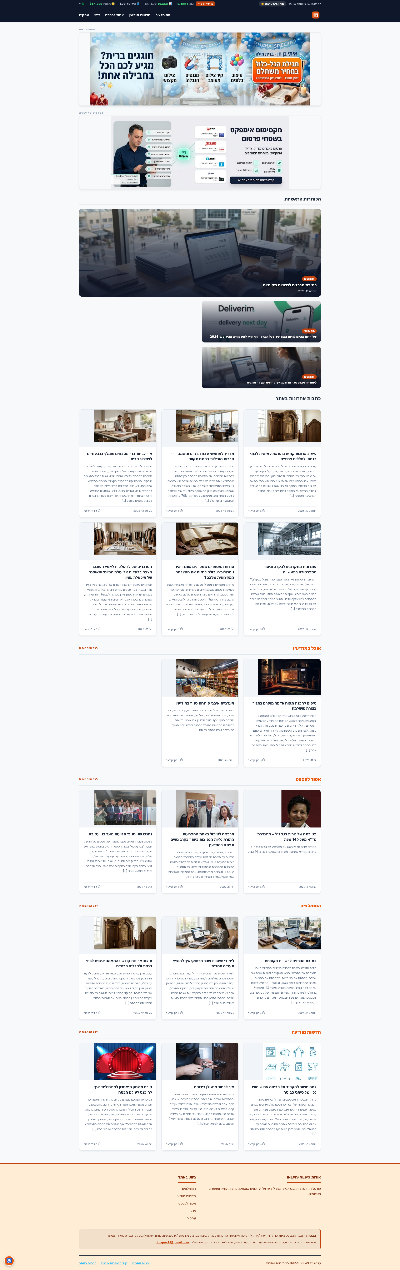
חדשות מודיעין (139, 15)
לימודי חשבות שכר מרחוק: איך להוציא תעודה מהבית (282, 382)
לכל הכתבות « (88, 648)
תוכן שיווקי (309, 331)
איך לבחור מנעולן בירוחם (214, 1087)
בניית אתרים (140, 1263)
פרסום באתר (87, 1263)
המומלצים (162, 15)
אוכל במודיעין (307, 648)
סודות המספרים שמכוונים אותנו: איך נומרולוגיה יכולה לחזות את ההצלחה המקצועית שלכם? (204, 572)
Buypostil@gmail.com (172, 1242)
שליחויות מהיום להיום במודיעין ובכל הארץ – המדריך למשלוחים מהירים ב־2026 (263, 336)
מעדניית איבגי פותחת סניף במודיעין (205, 703)
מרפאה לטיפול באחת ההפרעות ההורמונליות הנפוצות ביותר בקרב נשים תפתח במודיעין (202, 839)
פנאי (97, 15)
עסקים (84, 15)
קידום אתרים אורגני (114, 1263)
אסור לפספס (114, 15)
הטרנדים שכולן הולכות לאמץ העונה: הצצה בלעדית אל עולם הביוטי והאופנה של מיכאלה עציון (120, 572)
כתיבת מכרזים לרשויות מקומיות (290, 285)
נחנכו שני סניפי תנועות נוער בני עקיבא (120, 834)
